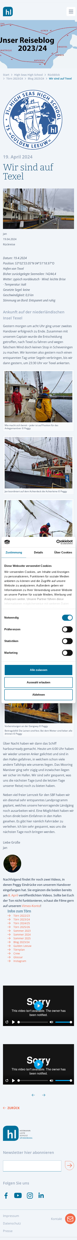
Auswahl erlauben (38, 682)
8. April (13, 895)
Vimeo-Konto (31, 906)
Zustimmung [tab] (14, 552)
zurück (13, 1108)
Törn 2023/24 (14, 78)
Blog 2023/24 (36, 78)
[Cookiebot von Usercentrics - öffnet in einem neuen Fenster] (56, 542)
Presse (8, 1231)
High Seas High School (28, 74)
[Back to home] (8, 11)
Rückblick (54, 74)
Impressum (11, 1216)
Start (6, 74)
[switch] (67, 629)
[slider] (32, 1022)
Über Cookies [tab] (63, 552)
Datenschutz (12, 1223)
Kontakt (63, 1220)
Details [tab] (38, 552)
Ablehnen (38, 694)
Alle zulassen (38, 669)
